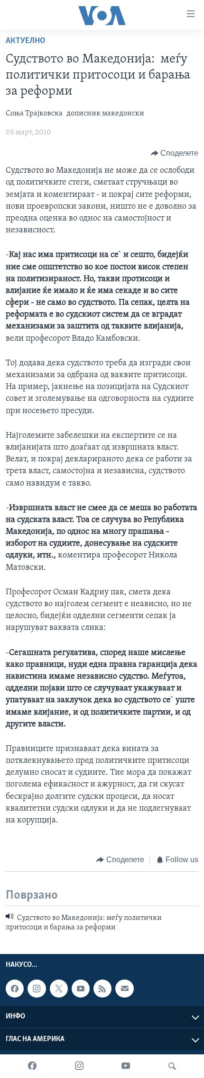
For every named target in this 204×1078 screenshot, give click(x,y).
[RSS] (102, 989)
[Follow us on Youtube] (81, 989)
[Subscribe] (124, 989)
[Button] (175, 153)
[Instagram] (79, 1066)
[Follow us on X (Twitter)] (59, 989)
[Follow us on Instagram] (37, 989)
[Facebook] (32, 1066)
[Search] (172, 1066)
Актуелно (26, 41)
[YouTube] (125, 1066)
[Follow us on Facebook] (15, 989)
